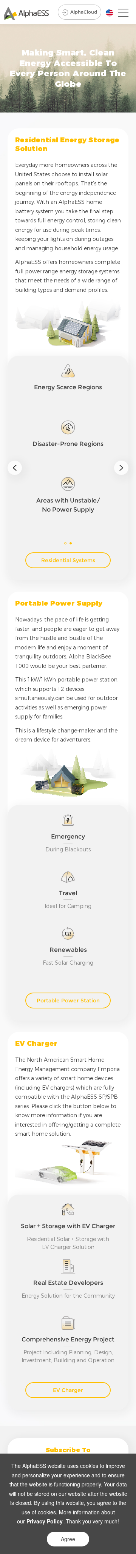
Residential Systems (68, 560)
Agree (68, 1539)
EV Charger (68, 1390)
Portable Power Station (68, 1000)
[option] (68, 449)
